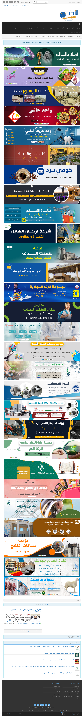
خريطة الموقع (72, 2)
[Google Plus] (12, 2)
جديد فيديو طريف (20, 36)
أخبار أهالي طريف (70, 28)
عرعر (18, 631)
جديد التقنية (62, 36)
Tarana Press (12, 714)
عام (16, 623)
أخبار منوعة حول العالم (75, 32)
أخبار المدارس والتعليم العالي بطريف (56, 28)
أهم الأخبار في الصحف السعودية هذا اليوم (24, 28)
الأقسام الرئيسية (75, 683)
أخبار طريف (78, 28)
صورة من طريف (29, 36)
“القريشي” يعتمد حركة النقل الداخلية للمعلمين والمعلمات (26, 610)
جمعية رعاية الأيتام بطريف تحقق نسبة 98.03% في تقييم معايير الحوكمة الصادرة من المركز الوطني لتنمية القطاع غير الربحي (43, 666)
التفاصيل (9, 621)
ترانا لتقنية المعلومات (69, 714)
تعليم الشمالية (25, 631)
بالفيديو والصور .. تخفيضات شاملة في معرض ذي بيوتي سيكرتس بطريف (56, 660)
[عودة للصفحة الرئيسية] (69, 15)
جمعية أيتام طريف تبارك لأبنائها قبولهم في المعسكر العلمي (59, 673)
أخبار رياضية (78, 36)
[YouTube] (15, 2)
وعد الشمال (43, 36)
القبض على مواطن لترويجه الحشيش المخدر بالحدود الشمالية (59, 653)
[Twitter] (7, 2)
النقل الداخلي (30, 631)
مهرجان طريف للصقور (53, 36)
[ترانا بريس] (62, 714)
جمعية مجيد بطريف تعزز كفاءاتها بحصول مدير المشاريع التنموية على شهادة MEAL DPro (52, 646)
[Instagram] (18, 2)
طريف (21, 631)
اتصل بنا (78, 2)
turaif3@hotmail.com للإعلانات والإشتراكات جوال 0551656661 (42, 42)
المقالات (36, 36)
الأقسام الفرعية (56, 683)
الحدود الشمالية (36, 631)
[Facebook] (10, 2)
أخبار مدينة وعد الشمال (40, 28)
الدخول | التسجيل (25, 2)
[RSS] (4, 2)
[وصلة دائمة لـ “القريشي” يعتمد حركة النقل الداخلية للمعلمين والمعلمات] (35, 618)
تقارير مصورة (70, 36)
